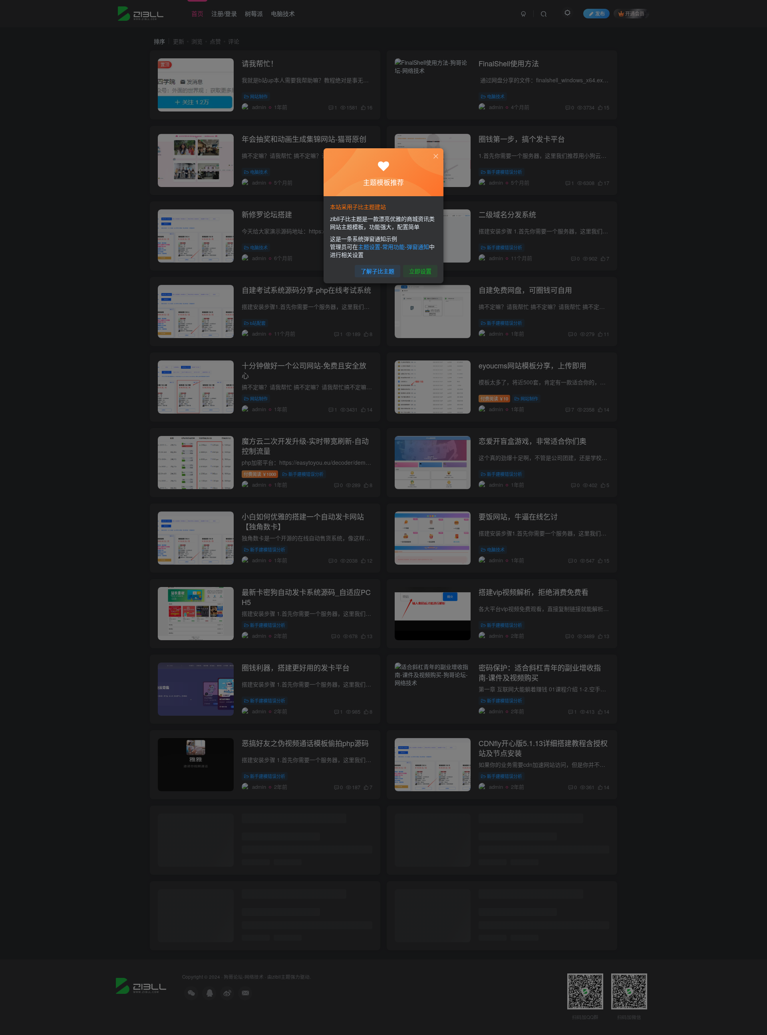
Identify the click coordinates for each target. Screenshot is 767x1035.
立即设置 (420, 271)
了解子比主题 (377, 271)
